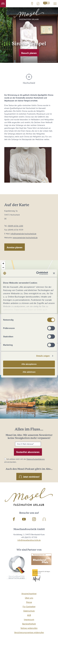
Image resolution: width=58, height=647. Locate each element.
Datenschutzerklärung (36, 459)
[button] (3, 3)
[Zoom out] (3, 267)
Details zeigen (43, 356)
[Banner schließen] (54, 273)
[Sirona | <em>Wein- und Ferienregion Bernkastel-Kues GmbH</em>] (28, 165)
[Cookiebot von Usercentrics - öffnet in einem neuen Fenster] (36, 273)
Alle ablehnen (29, 372)
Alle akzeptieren (29, 364)
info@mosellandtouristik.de (29, 540)
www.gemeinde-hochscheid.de (25, 237)
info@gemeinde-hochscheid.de (23, 233)
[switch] (51, 328)
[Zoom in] (3, 263)
